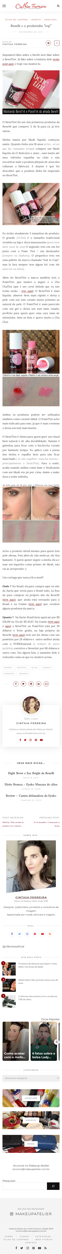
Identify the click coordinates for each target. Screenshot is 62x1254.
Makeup (36, 20)
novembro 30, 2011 (31, 32)
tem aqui (27, 291)
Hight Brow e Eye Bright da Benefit (31, 773)
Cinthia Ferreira (14, 44)
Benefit (8, 667)
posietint (9, 674)
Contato (31, 1243)
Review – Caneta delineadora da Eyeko (31, 796)
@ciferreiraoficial (13, 946)
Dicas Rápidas (50, 1019)
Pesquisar (8, 1180)
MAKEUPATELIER (34, 1214)
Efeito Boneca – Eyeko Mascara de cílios (31, 785)
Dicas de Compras (16, 20)
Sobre (9, 1236)
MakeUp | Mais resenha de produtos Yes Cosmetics (13, 824)
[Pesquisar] (53, 1186)
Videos (24, 1236)
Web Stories (44, 1240)
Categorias (43, 1236)
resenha (23, 674)
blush (34, 667)
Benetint (21, 667)
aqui (7, 626)
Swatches (50, 20)
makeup (47, 667)
